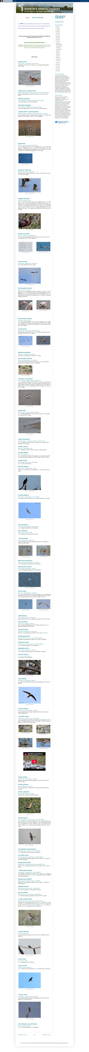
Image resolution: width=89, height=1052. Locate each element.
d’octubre (58, 47)
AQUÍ (41, 37)
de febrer (58, 59)
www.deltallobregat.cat (59, 21)
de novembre (58, 46)
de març (57, 57)
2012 (57, 67)
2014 (57, 64)
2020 (57, 36)
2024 (57, 30)
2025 (57, 28)
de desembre (58, 44)
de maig (57, 54)
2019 (57, 38)
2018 (57, 39)
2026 (57, 26)
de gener (58, 60)
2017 (57, 41)
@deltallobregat (38, 17)
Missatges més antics (46, 1034)
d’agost (57, 50)
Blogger (66, 1043)
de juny (57, 52)
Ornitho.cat (44, 632)
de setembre (58, 49)
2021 (57, 34)
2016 (57, 43)
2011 (57, 69)
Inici (34, 1034)
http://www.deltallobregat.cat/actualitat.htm (63, 92)
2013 (57, 65)
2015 (57, 62)
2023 (57, 31)
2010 (57, 70)
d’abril (57, 55)
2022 (57, 33)
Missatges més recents (22, 1034)
